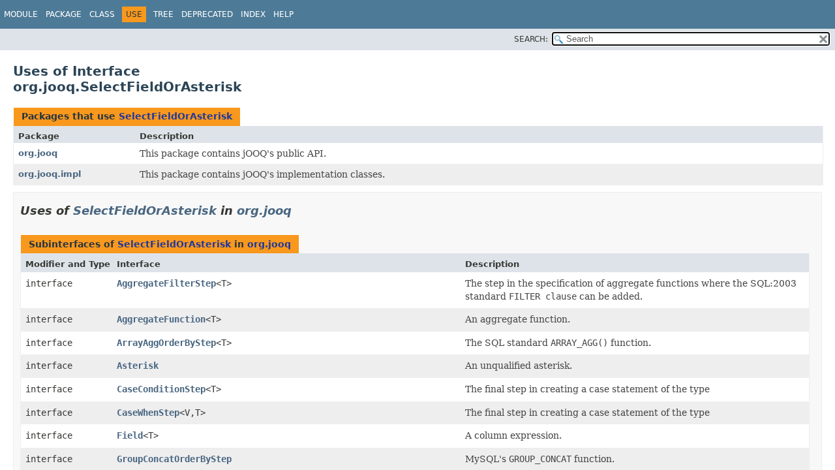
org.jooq (37, 153)
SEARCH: (531, 39)
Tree (163, 14)
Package (64, 14)
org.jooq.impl (49, 174)
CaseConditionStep (161, 389)
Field (130, 435)
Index (253, 14)
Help (283, 14)
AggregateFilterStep (166, 283)
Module (21, 14)
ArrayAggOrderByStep (166, 342)
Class (102, 14)
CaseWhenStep (148, 412)
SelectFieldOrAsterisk (175, 116)
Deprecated (207, 14)
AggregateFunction (161, 319)
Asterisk (138, 365)
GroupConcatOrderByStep (174, 459)
